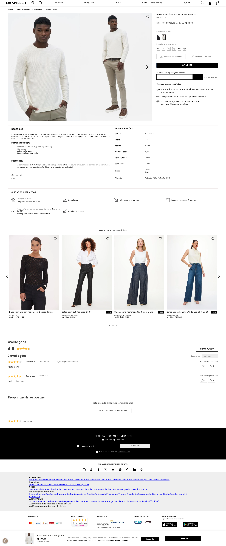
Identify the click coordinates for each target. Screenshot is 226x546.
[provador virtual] (170, 56)
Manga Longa (51, 9)
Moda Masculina (23, 9)
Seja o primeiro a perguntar (113, 410)
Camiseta (38, 9)
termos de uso (124, 452)
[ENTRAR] (210, 3)
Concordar (150, 539)
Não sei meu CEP (211, 77)
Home (10, 9)
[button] (158, 37)
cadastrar (135, 446)
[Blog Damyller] (141, 469)
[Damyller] (16, 3)
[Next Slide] (147, 67)
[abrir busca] (41, 3)
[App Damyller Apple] (169, 525)
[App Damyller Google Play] (190, 525)
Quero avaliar (207, 349)
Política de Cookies (119, 540)
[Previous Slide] (12, 67)
